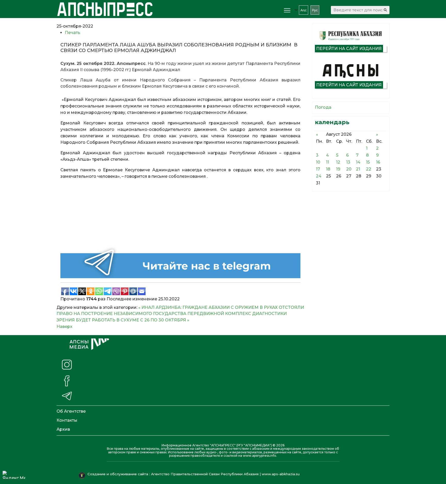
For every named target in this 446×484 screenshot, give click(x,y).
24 (318, 176)
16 (378, 162)
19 (338, 169)
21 (358, 169)
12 (338, 162)
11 (327, 162)
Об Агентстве (71, 411)
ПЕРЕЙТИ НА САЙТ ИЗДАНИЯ (349, 48)
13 (348, 162)
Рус (315, 10)
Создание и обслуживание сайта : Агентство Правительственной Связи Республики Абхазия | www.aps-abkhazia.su (194, 474)
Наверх (65, 326)
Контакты (67, 420)
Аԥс (303, 10)
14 (358, 162)
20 (349, 169)
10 (318, 162)
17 (318, 169)
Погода (323, 107)
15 (368, 162)
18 (328, 169)
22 (368, 169)
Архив (63, 429)
